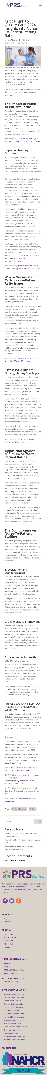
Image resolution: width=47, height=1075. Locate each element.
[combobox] (19, 821)
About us (6, 930)
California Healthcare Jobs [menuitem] (14, 998)
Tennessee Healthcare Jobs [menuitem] (14, 1036)
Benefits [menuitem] (7, 963)
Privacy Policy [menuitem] (9, 944)
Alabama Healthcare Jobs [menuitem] (14, 994)
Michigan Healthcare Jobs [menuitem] (14, 1020)
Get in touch (15, 728)
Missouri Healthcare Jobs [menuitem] (13, 1023)
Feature (24, 43)
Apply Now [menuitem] (8, 967)
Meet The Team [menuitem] (10, 937)
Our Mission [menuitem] (8, 941)
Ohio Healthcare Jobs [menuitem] (12, 1030)
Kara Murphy (12, 40)
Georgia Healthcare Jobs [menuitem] (13, 1004)
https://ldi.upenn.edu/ (13, 763)
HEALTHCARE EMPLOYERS (13, 978)
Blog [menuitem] (5, 918)
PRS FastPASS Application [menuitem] (14, 970)
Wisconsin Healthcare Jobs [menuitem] (14, 1040)
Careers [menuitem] (7, 947)
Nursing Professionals (14, 959)
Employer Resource (12, 43)
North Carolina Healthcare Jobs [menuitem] (16, 1027)
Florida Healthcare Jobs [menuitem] (13, 1001)
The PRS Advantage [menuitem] (11, 982)
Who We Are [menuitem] (8, 934)
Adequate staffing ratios (31, 196)
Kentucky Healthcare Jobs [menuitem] (14, 1014)
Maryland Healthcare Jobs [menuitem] (14, 1017)
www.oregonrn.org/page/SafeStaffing (19, 781)
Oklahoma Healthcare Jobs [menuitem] (14, 1033)
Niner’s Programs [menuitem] (10, 973)
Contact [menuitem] (7, 922)
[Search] (38, 821)
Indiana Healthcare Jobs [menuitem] (13, 1007)
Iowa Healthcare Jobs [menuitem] (12, 1010)
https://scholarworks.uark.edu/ (21, 770)
